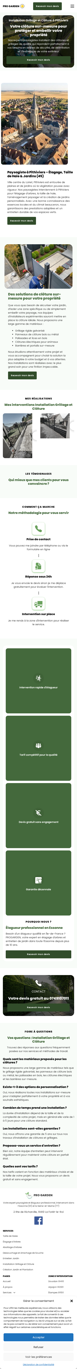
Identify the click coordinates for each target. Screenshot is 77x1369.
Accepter (39, 1337)
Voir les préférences (38, 1357)
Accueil (7, 1281)
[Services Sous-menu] (14, 1292)
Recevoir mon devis (47, 6)
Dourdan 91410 (56, 1281)
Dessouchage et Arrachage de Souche (23, 1252)
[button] (71, 1301)
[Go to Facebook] (38, 1221)
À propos (7, 1286)
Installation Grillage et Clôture (18, 1264)
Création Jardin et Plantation (18, 1269)
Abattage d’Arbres (12, 1247)
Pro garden (11, 6)
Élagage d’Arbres (12, 1241)
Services (7, 1292)
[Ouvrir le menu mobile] (72, 6)
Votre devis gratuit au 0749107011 (38, 998)
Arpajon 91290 (56, 1286)
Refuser (38, 1347)
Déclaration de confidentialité (38, 1364)
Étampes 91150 (56, 1292)
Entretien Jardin (11, 1258)
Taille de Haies (10, 1235)
